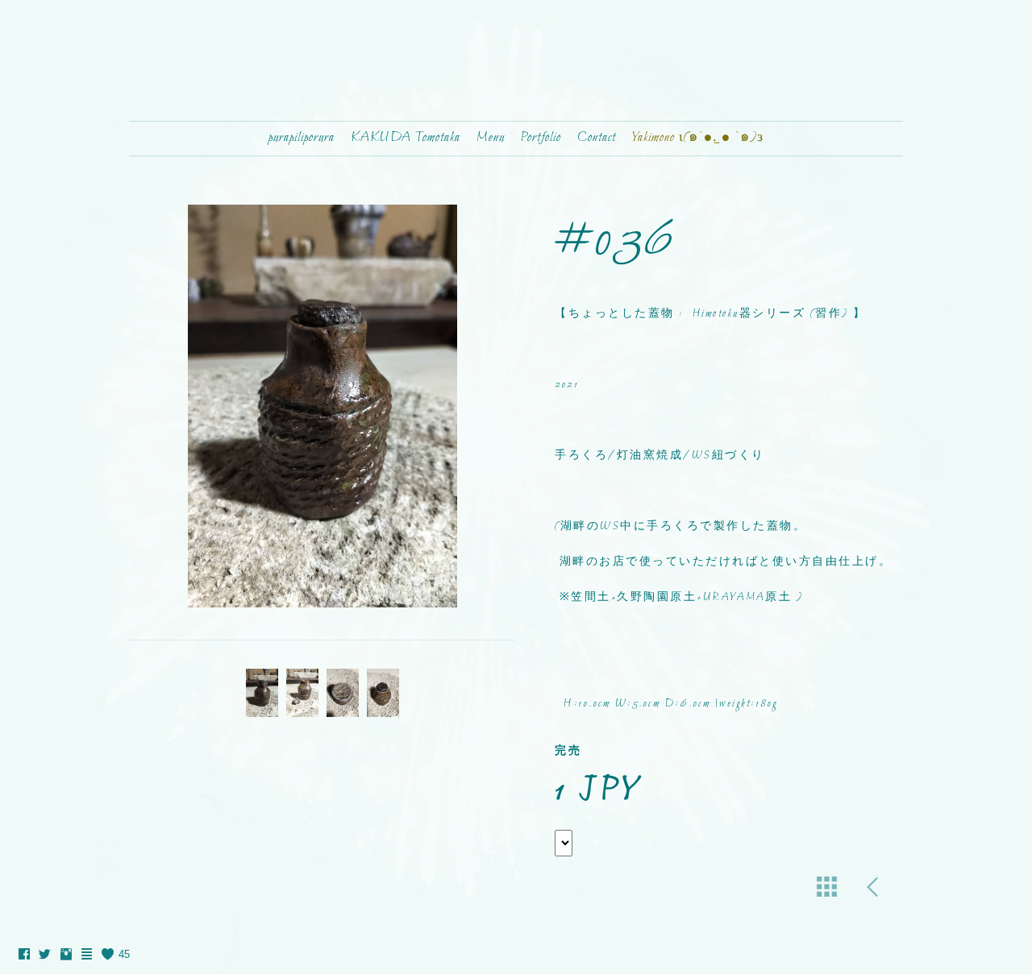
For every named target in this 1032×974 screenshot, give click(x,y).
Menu (490, 138)
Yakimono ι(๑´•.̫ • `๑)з (698, 138)
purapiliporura (301, 138)
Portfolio (541, 138)
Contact (596, 138)
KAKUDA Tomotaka (405, 138)
